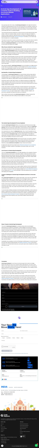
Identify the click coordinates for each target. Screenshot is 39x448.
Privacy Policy (18, 353)
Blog (1, 5)
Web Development (23, 428)
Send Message (6, 350)
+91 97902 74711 (4, 371)
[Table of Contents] (38, 5)
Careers (2, 431)
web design (12, 170)
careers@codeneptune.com (8, 393)
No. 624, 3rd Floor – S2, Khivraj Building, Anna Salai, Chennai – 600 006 (9, 437)
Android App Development (24, 425)
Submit (23, 306)
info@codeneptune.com (9, 394)
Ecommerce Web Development (25, 431)
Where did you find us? (4, 336)
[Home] (4, 2)
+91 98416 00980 (3, 442)
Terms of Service (23, 353)
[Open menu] (36, 2)
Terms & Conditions (4, 428)
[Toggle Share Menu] (2, 446)
